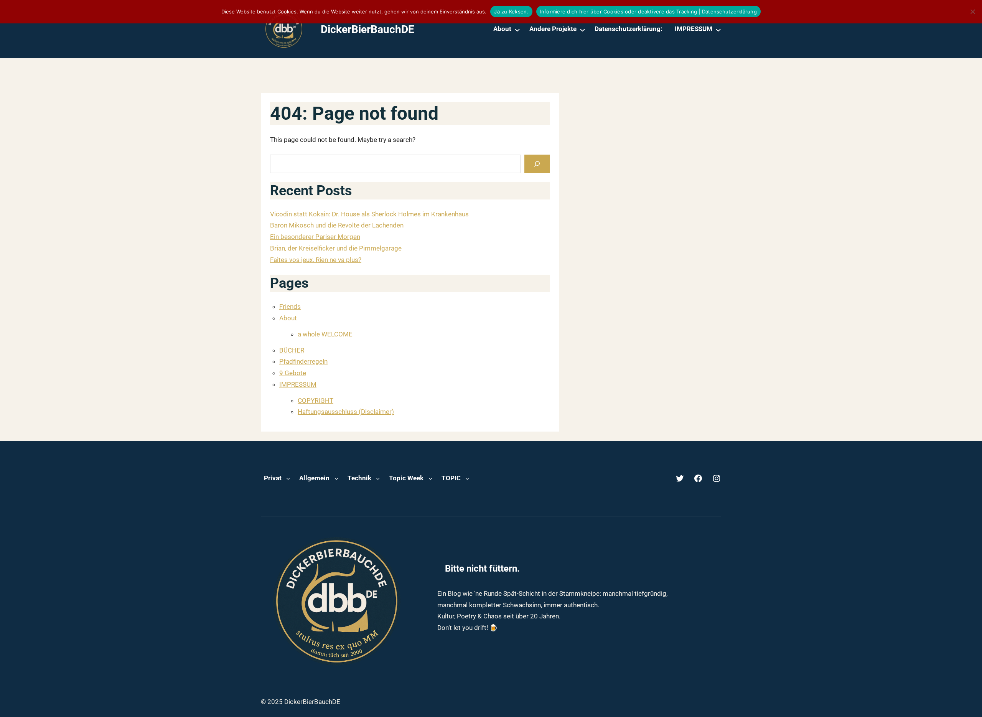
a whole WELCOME (325, 334)
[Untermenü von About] (517, 29)
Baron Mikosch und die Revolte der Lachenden (337, 225)
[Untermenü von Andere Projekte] (582, 29)
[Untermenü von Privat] (288, 478)
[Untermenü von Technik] (378, 478)
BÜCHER (291, 350)
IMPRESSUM (297, 384)
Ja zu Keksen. (511, 11)
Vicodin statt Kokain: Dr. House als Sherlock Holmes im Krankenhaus (369, 214)
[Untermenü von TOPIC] (467, 478)
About (288, 318)
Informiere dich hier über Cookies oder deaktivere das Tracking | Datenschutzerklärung (648, 11)
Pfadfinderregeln (303, 361)
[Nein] (972, 11)
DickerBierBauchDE (367, 29)
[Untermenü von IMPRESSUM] (718, 29)
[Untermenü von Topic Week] (430, 478)
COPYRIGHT (315, 400)
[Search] (537, 164)
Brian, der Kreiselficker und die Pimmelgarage (336, 248)
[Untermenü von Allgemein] (336, 478)
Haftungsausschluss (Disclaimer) (346, 411)
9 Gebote (292, 373)
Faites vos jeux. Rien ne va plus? (315, 260)
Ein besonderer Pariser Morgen (315, 237)
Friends (290, 306)
